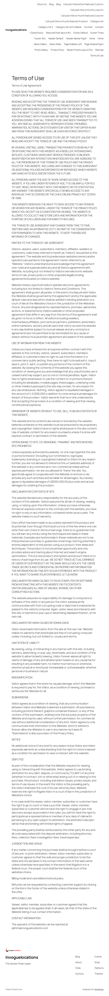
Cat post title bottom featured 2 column (83, 4)
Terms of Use (97, 55)
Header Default (56, 38)
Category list (97, 21)
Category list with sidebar (69, 27)
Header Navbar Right (76, 38)
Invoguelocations (16, 30)
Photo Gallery (41, 49)
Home (92, 38)
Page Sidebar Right (94, 44)
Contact (88, 27)
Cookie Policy (36, 32)
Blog (51, 4)
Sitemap (99, 49)
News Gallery (40, 44)
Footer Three (97, 32)
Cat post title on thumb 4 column (87, 9)
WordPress (99, 989)
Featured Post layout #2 (58, 32)
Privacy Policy (57, 49)
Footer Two (40, 38)
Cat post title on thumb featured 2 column (82, 15)
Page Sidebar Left (73, 44)
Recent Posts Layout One (80, 49)
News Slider (55, 44)
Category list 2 (45, 27)
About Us (42, 4)
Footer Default (80, 32)
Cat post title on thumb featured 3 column (67, 21)
